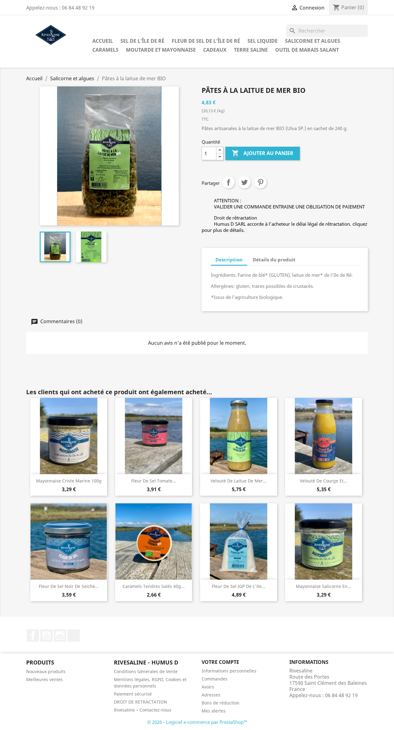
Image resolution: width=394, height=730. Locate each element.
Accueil (102, 41)
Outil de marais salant (307, 49)
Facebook (33, 635)
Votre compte (220, 662)
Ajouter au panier (262, 153)
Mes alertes (214, 711)
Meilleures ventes (44, 679)
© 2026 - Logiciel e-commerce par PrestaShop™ (197, 722)
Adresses (211, 695)
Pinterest (260, 182)
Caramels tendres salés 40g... (154, 586)
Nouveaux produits (46, 671)
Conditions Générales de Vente (146, 671)
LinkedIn (73, 635)
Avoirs (208, 687)
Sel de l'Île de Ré (142, 41)
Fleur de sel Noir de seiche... (69, 586)
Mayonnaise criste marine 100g (69, 481)
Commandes (214, 679)
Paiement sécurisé (133, 694)
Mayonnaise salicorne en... (323, 586)
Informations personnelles (229, 671)
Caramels (105, 49)
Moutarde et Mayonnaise (161, 49)
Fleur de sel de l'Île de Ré (206, 41)
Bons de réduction (220, 703)
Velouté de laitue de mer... (239, 481)
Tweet (244, 182)
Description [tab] (229, 259)
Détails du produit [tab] (274, 259)
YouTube (46, 635)
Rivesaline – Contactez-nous (142, 710)
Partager (228, 182)
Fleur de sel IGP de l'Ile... (238, 586)
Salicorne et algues (312, 41)
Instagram (60, 635)
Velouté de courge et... (323, 481)
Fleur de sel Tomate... (153, 481)
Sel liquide (262, 41)
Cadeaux (215, 49)
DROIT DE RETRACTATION (140, 702)
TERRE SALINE (251, 49)
